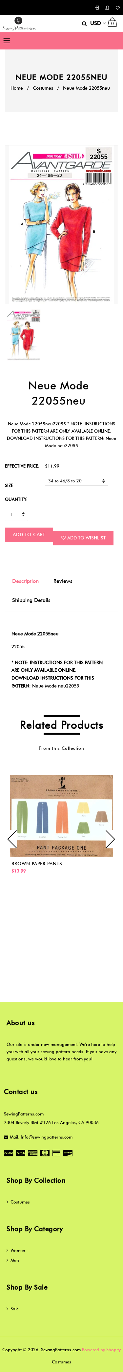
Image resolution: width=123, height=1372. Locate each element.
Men (14, 1260)
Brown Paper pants (36, 864)
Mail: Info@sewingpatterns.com (41, 1137)
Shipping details (31, 600)
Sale (14, 1308)
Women (17, 1250)
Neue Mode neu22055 (55, 686)
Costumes (43, 88)
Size (9, 485)
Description (25, 581)
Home (16, 88)
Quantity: (16, 499)
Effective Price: (22, 466)
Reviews (62, 581)
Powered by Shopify (101, 1349)
